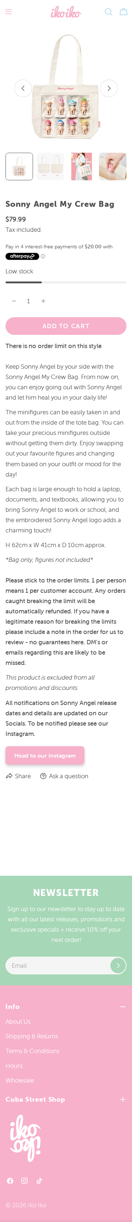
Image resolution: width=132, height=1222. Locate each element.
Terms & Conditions (32, 1051)
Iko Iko (37, 1205)
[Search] (108, 11)
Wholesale (20, 1080)
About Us (18, 1021)
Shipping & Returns (32, 1036)
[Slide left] (23, 88)
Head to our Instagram (45, 755)
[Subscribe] (118, 965)
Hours (14, 1066)
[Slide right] (109, 88)
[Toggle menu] (8, 11)
